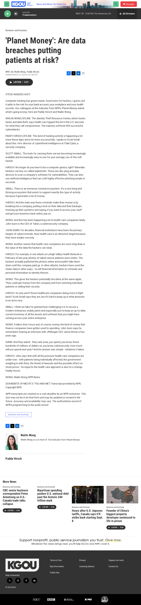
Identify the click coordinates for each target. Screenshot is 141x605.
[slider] (20, 13)
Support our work (116, 560)
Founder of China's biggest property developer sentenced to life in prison (120, 516)
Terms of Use (56, 560)
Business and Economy (16, 30)
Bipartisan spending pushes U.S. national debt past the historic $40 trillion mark (53, 495)
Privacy (82, 560)
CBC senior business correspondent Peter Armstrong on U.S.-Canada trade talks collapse (15, 497)
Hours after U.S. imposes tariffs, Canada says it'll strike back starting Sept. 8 (87, 516)
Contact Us (113, 566)
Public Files (54, 573)
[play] (7, 13)
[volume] (15, 14)
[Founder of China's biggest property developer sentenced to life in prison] (122, 495)
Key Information (57, 566)
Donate (130, 4)
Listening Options (86, 566)
